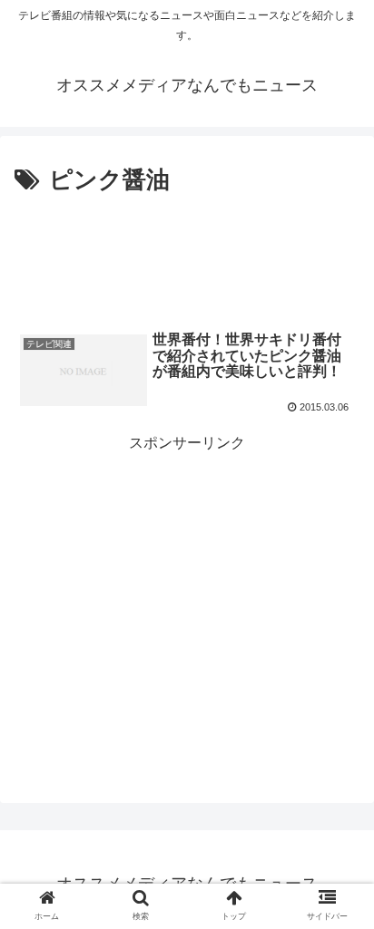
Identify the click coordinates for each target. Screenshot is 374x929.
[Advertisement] (187, 255)
